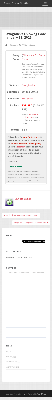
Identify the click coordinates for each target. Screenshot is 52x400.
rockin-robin (13, 45)
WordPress (41, 394)
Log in (8, 351)
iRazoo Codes (24, 273)
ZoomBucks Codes (37, 273)
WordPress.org (12, 367)
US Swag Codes (28, 45)
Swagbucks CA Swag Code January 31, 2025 (21, 215)
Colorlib (24, 394)
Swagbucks (28, 85)
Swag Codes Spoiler (16, 3)
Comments (13, 361)
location (21, 146)
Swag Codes (13, 273)
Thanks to (12, 161)
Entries (11, 356)
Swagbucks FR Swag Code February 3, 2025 (30, 223)
